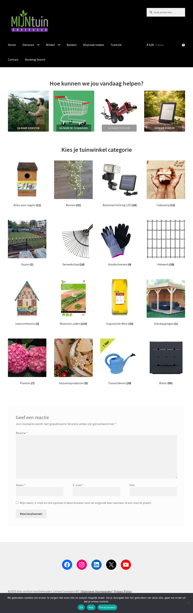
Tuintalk (116, 45)
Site (132, 485)
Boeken (72, 45)
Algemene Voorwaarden (96, 591)
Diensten (28, 45)
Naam (20, 485)
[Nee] (188, 603)
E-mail (78, 485)
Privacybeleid (107, 607)
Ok (81, 607)
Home (12, 45)
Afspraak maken (93, 45)
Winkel (50, 45)
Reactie (22, 433)
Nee (91, 607)
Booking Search (35, 59)
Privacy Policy (123, 591)
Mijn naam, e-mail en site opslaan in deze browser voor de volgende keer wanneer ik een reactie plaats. (86, 503)
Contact (13, 59)
